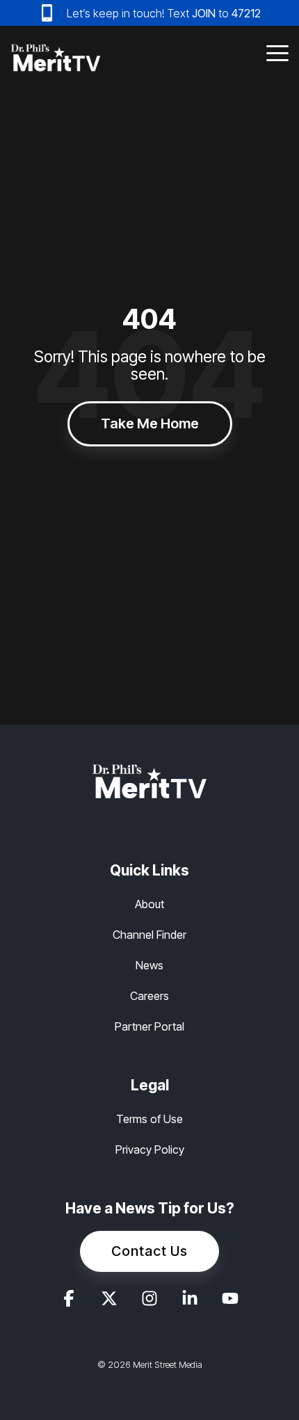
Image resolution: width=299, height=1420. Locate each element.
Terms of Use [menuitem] (149, 1119)
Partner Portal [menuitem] (149, 1026)
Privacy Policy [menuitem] (149, 1149)
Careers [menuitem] (149, 996)
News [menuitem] (149, 965)
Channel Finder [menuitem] (149, 935)
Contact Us (149, 1251)
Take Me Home (150, 423)
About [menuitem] (149, 904)
